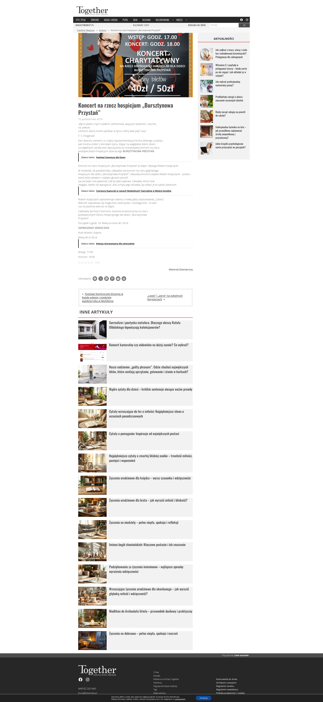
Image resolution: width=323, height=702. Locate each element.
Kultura (102, 30)
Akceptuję (204, 698)
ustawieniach (180, 699)
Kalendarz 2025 (141, 25)
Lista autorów (241, 655)
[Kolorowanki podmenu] (173, 20)
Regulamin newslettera (227, 689)
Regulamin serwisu (225, 686)
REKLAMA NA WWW (197, 25)
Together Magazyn (86, 30)
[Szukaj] (244, 25)
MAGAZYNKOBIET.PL (85, 25)
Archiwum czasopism (226, 682)
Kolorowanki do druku (226, 679)
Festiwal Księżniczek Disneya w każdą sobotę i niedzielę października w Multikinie (102, 297)
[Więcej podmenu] (186, 20)
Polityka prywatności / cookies (230, 693)
